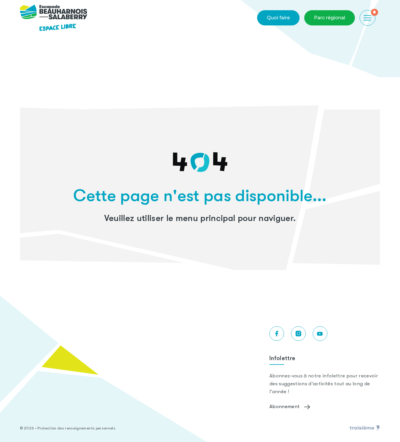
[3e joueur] (365, 428)
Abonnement (284, 407)
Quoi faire (278, 17)
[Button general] (367, 18)
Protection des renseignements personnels (76, 428)
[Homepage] (53, 18)
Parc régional (329, 17)
